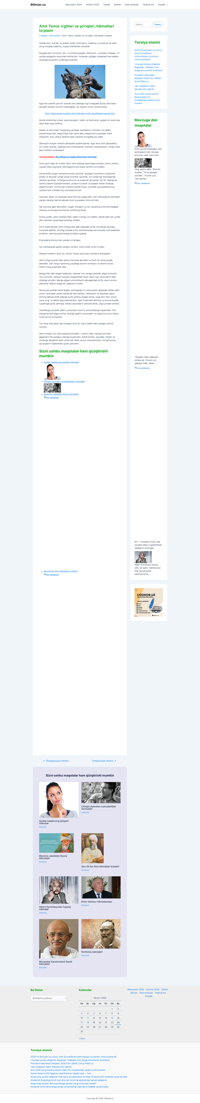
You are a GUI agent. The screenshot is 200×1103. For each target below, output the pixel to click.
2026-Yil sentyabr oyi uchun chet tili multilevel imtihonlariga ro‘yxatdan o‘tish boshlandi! (73, 1057)
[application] (166, 4)
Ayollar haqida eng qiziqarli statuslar (54, 822)
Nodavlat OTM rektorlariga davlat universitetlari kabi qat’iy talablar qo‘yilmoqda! (69, 1087)
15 (112, 1018)
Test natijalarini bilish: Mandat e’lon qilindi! (51, 1067)
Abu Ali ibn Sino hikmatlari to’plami (100, 866)
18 (88, 1022)
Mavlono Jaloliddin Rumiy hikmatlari (53, 857)
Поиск (157, 24)
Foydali (161, 4)
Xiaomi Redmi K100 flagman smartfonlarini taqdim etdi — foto (61, 1073)
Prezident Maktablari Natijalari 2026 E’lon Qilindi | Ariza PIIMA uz (148, 78)
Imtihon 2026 (92, 4)
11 (88, 1018)
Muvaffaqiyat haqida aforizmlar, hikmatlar (76, 157)
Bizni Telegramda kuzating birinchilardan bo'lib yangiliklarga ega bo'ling (80, 113)
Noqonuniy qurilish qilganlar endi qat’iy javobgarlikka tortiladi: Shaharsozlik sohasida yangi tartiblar (79, 1077)
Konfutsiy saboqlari (91, 951)
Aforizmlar (43, 827)
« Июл (82, 1038)
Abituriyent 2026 (73, 4)
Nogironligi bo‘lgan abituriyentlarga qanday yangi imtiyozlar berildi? (63, 1083)
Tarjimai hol (148, 4)
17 (82, 1022)
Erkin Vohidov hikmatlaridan (96, 901)
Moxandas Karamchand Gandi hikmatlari (55, 962)
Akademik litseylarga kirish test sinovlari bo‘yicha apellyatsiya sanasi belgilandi (69, 1080)
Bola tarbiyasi (131, 4)
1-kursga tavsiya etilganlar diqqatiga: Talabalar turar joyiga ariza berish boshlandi (148, 67)
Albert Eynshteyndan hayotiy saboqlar (55, 908)
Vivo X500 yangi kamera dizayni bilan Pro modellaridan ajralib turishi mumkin (68, 1070)
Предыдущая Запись (56, 761)
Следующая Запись (104, 761)
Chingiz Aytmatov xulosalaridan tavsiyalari (98, 807)
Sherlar (117, 4)
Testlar (106, 4)
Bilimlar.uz (38, 4)
